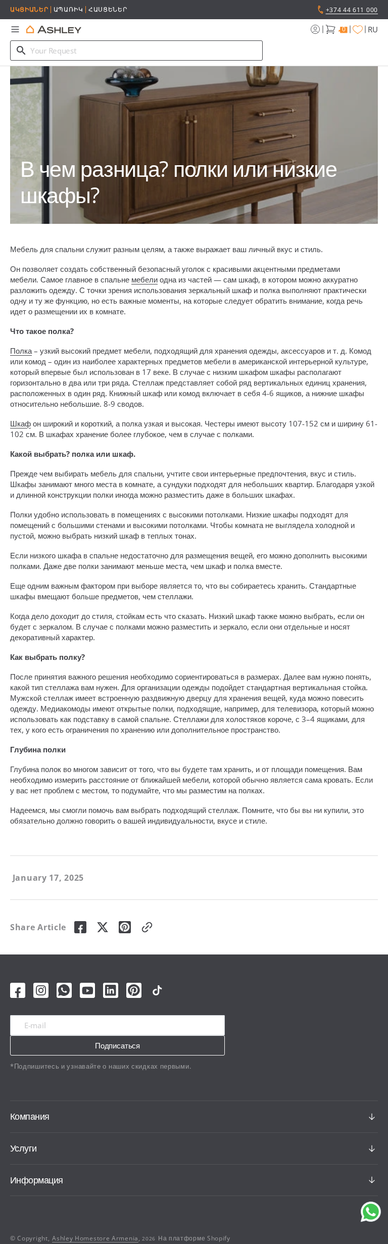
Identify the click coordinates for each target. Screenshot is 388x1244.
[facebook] (80, 927)
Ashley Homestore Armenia (95, 1238)
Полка (21, 351)
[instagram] (40, 990)
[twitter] (102, 927)
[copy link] (147, 927)
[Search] (21, 50)
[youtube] (87, 990)
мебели (144, 279)
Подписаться (117, 1045)
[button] (15, 29)
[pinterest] (125, 927)
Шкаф (20, 423)
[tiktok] (157, 990)
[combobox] (136, 50)
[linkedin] (110, 990)
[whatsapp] (64, 990)
